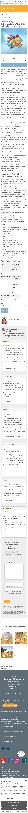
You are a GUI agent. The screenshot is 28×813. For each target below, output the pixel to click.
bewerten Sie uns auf (9, 705)
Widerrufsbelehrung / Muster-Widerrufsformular (14, 775)
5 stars (5, 551)
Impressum (5, 767)
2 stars (14, 551)
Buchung (4, 310)
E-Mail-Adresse (9, 586)
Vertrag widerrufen (7, 741)
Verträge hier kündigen (7, 777)
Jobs (2, 664)
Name (6, 581)
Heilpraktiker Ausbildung (7, 726)
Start (14, 58)
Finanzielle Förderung (7, 168)
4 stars (8, 551)
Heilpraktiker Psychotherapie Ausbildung (12, 731)
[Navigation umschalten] (25, 8)
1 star (16, 551)
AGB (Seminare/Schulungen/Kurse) (10, 771)
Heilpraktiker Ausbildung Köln (9, 736)
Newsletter (4, 668)
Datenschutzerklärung (7, 769)
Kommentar (8, 562)
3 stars (11, 551)
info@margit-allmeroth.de (16, 693)
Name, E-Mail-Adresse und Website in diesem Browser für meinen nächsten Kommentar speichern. (14, 594)
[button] (14, 703)
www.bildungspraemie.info (8, 170)
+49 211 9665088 (16, 692)
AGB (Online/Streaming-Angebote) (10, 773)
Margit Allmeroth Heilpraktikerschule (14, 701)
